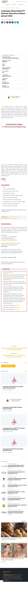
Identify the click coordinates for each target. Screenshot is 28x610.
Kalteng (14, 463)
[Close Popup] (1, 581)
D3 (13, 477)
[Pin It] (7, 22)
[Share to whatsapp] (15, 22)
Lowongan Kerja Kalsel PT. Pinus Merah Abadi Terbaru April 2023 (13, 387)
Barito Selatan (10, 463)
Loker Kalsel (7, 4)
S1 (17, 463)
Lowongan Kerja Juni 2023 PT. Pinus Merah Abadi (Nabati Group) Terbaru (14, 428)
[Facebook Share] (2, 22)
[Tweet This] (5, 22)
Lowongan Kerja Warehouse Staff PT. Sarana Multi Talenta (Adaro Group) (16, 466)
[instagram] (19, 1)
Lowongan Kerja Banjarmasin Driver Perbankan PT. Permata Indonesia (16, 512)
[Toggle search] (24, 1)
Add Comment (9, 366)
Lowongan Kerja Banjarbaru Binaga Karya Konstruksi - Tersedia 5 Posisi (17, 479)
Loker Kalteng (20, 4)
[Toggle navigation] (26, 2)
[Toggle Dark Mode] (21, 2)
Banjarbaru (10, 477)
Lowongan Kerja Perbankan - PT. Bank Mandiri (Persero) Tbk (16, 492)
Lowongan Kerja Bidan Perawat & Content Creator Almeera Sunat (17, 486)
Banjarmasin (10, 470)
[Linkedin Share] (10, 22)
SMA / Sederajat (18, 470)
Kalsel (14, 470)
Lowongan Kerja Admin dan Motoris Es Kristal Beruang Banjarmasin (16, 499)
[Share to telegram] (18, 22)
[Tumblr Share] (12, 22)
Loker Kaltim (13, 4)
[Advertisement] (14, 39)
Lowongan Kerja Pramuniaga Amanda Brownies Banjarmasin (16, 472)
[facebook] (17, 1)
